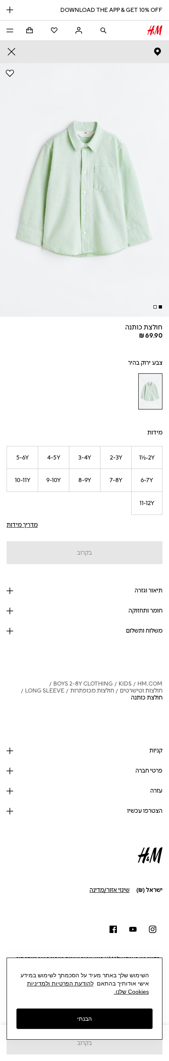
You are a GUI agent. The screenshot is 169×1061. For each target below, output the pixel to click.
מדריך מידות (22, 525)
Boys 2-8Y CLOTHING (83, 683)
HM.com (149, 683)
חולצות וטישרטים (141, 690)
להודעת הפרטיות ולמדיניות (60, 983)
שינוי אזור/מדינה (109, 890)
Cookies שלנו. (131, 991)
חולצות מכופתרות (92, 690)
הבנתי (84, 1018)
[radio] (150, 391)
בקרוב (84, 553)
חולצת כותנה (146, 697)
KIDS (125, 683)
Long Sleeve (44, 690)
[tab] (160, 307)
